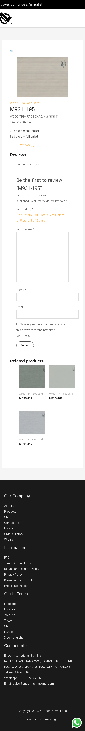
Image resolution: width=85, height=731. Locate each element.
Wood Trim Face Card (24, 103)
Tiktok (8, 620)
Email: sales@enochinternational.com (29, 683)
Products (10, 512)
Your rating (24, 209)
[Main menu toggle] (80, 18)
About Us (10, 506)
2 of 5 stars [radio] (40, 215)
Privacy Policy (13, 574)
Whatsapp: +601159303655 (22, 678)
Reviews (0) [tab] (26, 145)
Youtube (9, 615)
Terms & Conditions (17, 563)
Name (21, 290)
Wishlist (9, 539)
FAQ (6, 557)
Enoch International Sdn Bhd (23, 655)
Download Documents (19, 580)
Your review (25, 229)
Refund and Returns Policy (21, 569)
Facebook (10, 604)
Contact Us (11, 523)
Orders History (13, 534)
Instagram (11, 609)
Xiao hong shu (14, 637)
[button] (12, 51)
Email (21, 307)
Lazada (9, 632)
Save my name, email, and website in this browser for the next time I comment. (42, 330)
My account (12, 528)
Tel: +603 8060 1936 (17, 672)
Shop (7, 517)
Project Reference (15, 586)
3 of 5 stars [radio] (56, 215)
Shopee (9, 626)
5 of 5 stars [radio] (38, 220)
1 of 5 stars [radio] (24, 215)
